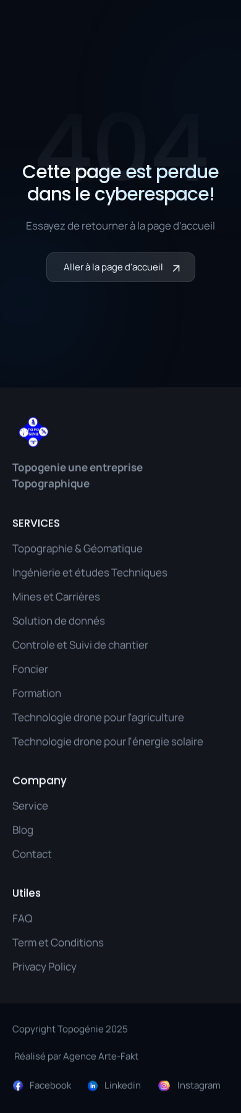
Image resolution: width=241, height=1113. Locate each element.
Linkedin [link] (122, 1084)
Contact (32, 854)
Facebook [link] (50, 1084)
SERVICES (36, 523)
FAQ (22, 918)
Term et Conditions (58, 942)
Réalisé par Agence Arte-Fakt (75, 1055)
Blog (22, 829)
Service (30, 805)
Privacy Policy (44, 966)
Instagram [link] (199, 1084)
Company (39, 780)
